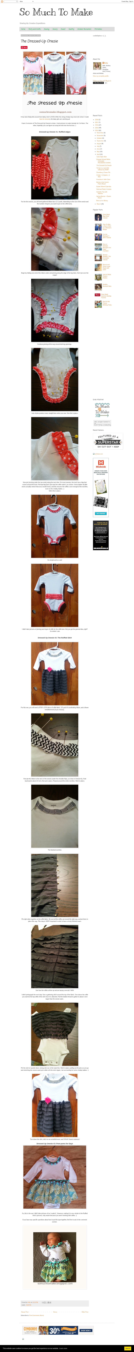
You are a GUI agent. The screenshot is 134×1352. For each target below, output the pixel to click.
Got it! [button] (128, 1348)
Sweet (63, 29)
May (98, 151)
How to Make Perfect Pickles (107, 276)
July (98, 146)
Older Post (85, 1312)
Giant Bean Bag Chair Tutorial (106, 216)
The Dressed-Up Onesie (104, 165)
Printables (98, 29)
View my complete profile (100, 76)
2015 (97, 127)
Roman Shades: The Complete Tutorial (107, 257)
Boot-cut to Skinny (102, 200)
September (100, 141)
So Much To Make (56, 12)
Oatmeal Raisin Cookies (103, 189)
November (100, 135)
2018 (97, 119)
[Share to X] (47, 1302)
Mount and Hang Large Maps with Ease (106, 267)
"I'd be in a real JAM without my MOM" (102, 168)
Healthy (71, 29)
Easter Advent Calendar (103, 186)
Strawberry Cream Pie (103, 172)
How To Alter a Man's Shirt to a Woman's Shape (107, 227)
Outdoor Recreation (84, 29)
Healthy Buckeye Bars (107, 285)
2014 (97, 130)
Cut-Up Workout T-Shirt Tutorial (107, 236)
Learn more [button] (63, 1348)
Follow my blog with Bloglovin (102, 81)
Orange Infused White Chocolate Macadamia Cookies (103, 161)
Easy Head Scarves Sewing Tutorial (106, 295)
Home (23, 29)
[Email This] (43, 1302)
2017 (97, 122)
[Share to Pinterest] (50, 1302)
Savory (54, 29)
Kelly (106, 63)
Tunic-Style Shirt (101, 156)
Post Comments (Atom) (36, 1315)
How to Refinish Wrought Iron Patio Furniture (107, 247)
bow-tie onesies (45, 119)
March (99, 204)
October (99, 138)
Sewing (46, 29)
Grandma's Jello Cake (103, 179)
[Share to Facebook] (48, 1302)
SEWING (28, 1305)
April (98, 154)
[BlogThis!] (45, 1302)
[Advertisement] (103, 322)
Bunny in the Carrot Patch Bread (102, 183)
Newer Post (24, 1312)
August (99, 143)
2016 (97, 125)
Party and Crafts (34, 29)
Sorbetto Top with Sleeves (101, 192)
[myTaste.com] (98, 454)
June (98, 149)
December (100, 132)
